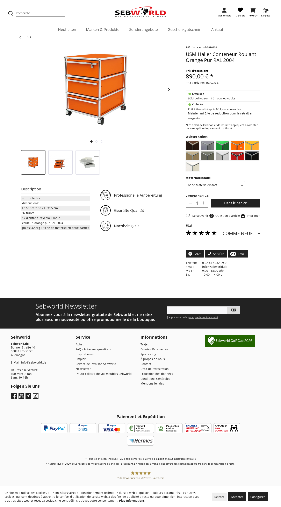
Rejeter (219, 497)
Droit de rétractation (154, 369)
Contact (145, 364)
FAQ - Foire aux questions (93, 349)
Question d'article (227, 216)
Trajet (144, 344)
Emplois (81, 359)
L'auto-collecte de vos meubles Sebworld (104, 374)
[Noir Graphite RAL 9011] (252, 156)
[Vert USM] (222, 145)
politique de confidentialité (203, 317)
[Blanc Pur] (192, 166)
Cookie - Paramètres (154, 349)
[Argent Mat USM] (207, 145)
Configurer (257, 497)
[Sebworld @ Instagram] (36, 397)
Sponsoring (148, 354)
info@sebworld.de (214, 267)
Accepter (237, 497)
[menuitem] (224, 13)
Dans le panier (235, 203)
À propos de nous (152, 359)
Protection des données (156, 374)
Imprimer (252, 216)
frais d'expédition (157, 458)
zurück (26, 37)
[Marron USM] (192, 145)
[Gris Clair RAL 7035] (222, 156)
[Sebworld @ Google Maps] (28, 396)
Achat (80, 344)
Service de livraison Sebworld (96, 364)
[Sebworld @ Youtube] (22, 397)
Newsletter (83, 369)
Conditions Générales (155, 379)
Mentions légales (152, 383)
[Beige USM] (192, 156)
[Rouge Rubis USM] (237, 156)
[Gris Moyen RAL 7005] (207, 156)
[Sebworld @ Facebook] (14, 397)
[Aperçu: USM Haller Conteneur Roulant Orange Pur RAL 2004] (33, 162)
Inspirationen (85, 354)
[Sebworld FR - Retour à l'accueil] (140, 12)
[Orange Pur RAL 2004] (237, 145)
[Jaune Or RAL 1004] (252, 145)
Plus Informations (132, 500)
